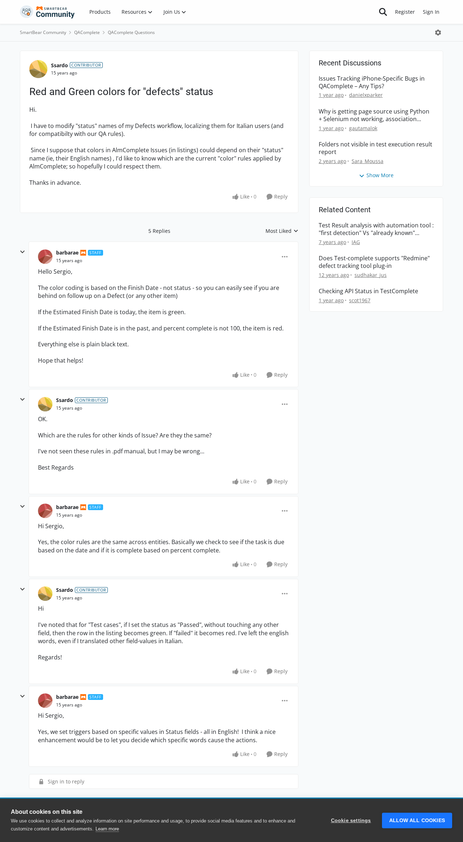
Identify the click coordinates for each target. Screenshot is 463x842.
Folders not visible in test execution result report (375, 148)
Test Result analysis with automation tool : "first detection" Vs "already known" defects (376, 229)
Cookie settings (351, 820)
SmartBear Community (43, 32)
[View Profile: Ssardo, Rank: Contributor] (38, 69)
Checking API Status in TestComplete (368, 291)
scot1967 (359, 300)
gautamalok (363, 128)
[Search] (383, 12)
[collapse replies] (22, 252)
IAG (356, 242)
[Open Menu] (438, 32)
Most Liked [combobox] (282, 231)
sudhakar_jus (370, 275)
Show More (380, 175)
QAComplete (87, 32)
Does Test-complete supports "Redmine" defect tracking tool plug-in (374, 262)
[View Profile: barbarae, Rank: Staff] (45, 256)
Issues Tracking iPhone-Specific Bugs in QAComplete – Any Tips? (372, 82)
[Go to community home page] (47, 11)
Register (405, 11)
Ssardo (59, 65)
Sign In (431, 11)
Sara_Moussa (367, 161)
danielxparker (366, 94)
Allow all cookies (417, 820)
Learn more (107, 829)
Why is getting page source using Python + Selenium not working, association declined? (374, 115)
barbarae (67, 252)
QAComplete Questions (131, 32)
